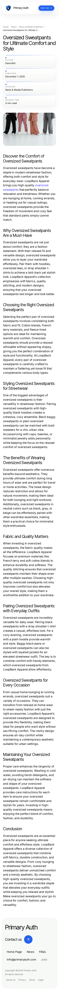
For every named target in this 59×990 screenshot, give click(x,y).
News (14, 27)
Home (6, 27)
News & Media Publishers (31, 27)
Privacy (22, 980)
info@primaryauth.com (21, 959)
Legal (40, 980)
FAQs (42, 951)
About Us (10, 980)
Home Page (14, 951)
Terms (32, 980)
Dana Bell (10, 63)
